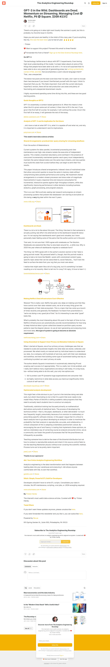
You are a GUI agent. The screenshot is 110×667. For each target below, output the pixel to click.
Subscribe (96, 3)
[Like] (25, 26)
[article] (55, 596)
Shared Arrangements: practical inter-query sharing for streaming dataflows (54, 141)
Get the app (63, 659)
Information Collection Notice (54, 650)
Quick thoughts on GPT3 (33, 100)
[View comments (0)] (29, 26)
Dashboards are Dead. (32, 226)
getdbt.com (28, 474)
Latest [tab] (30, 588)
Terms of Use (63, 649)
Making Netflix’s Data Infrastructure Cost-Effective (44, 299)
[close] (71, 617)
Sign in (104, 3)
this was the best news (39, 40)
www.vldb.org (29, 202)
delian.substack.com (32, 117)
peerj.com (27, 452)
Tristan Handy (32, 20)
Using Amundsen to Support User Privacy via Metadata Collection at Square (53, 342)
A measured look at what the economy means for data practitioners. (44, 595)
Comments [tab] (28, 566)
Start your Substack (50, 659)
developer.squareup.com (33, 386)
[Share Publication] (89, 3)
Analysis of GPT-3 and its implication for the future (44, 121)
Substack (46, 663)
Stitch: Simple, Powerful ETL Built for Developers (43, 478)
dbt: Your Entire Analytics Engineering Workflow (43, 460)
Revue (35, 518)
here (73, 509)
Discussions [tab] (37, 588)
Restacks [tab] (35, 566)
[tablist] (31, 566)
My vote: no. (27, 607)
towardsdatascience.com (33, 273)
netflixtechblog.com (31, 338)
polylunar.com (29, 132)
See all (27, 628)
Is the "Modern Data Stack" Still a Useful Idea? (41, 605)
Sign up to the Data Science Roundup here (65, 53)
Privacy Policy (68, 650)
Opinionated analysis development (37, 390)
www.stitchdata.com (32, 490)
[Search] (85, 3)
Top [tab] (26, 588)
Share (44, 117)
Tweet (26, 505)
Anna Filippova (34, 621)
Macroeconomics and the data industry (39, 593)
